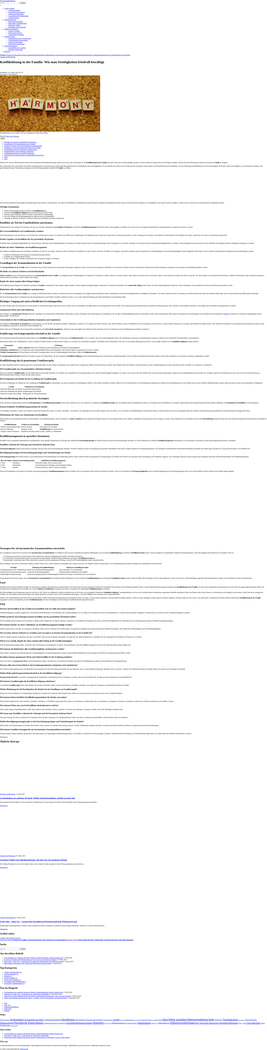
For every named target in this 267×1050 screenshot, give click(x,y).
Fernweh (122, 1020)
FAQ (6, 159)
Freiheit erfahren (13, 18)
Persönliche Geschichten (16, 44)
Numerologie (6, 1023)
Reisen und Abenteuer (15, 21)
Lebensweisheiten (14, 10)
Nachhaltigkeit (230, 1019)
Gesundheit (138, 1020)
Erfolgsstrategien (108, 1020)
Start (5, 1003)
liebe (211, 1019)
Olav (4, 74)
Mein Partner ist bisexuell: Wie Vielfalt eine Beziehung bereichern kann (27, 963)
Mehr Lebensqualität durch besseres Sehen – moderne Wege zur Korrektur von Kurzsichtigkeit (35, 998)
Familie (226, 314)
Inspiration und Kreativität (17, 27)
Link (11, 136)
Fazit (5, 157)
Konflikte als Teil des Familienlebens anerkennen (20, 142)
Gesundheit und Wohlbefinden (18, 16)
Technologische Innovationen (18, 40)
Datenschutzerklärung (11, 1007)
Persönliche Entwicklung (16, 12)
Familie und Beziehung (16, 14)
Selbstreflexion (164, 1023)
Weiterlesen (4, 806)
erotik (117, 1019)
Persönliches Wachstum (50, 1023)
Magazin (7, 51)
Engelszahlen (80, 1020)
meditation (218, 1020)
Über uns (7, 1005)
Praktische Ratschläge (15, 50)
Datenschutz (24, 1049)
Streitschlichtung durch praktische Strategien (18, 151)
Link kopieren (9, 938)
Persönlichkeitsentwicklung (79, 1023)
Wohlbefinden (5, 1025)
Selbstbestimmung (10, 20)
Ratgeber (98, 1022)
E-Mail (2, 938)
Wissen (263, 1023)
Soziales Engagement (15, 42)
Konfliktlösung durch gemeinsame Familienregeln (20, 150)
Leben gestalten (9, 8)
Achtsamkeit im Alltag (34, 1019)
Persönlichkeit (62, 1023)
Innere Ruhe (158, 1020)
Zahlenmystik (14, 1025)
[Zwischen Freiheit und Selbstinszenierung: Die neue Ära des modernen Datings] (37, 854)
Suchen (23, 3)
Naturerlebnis (241, 1020)
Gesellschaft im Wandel (16, 35)
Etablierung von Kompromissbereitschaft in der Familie (22, 148)
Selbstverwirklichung (11, 29)
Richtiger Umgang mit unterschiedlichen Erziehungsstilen (23, 146)
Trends (244, 1023)
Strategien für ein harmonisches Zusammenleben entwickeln (24, 155)
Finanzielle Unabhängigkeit (17, 23)
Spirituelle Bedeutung (209, 1023)
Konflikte (116, 227)
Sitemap (6, 1011)
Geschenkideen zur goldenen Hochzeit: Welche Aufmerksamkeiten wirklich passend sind (37, 798)
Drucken (16, 136)
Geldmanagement (130, 1020)
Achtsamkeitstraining (52, 1020)
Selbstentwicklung (131, 1023)
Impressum (7, 1009)
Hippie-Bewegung (146, 1020)
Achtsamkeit (17, 1019)
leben (165, 1019)
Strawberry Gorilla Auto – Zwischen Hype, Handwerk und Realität (26, 994)
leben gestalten (178, 1019)
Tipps (240, 1023)
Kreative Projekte (14, 31)
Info (153, 1020)
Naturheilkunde (251, 1020)
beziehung (68, 1019)
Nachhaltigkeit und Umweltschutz (19, 38)
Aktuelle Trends (9, 36)
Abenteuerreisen (4, 1020)
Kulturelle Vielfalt (14, 25)
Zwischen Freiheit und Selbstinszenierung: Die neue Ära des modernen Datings (33, 860)
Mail (7, 136)
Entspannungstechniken (94, 1020)
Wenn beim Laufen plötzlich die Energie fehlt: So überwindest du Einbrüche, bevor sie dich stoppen (37, 996)
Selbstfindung (144, 1023)
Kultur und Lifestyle (15, 33)
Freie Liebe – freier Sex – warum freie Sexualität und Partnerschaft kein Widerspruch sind (38, 922)
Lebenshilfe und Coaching (17, 48)
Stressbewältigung (228, 1023)
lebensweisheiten (197, 1019)
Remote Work (107, 1023)
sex (197, 1022)
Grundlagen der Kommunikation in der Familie (19, 144)
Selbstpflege (154, 1023)
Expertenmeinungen (10, 46)
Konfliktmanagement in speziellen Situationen (19, 153)
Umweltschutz (253, 1023)
